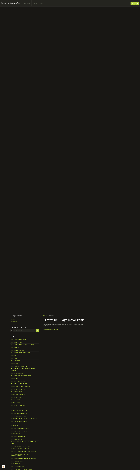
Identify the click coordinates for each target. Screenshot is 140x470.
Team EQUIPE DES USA (17, 392)
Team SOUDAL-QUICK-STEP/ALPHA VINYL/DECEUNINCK (20, 454)
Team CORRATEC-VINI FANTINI (19, 366)
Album (41, 3)
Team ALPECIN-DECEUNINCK (18, 339)
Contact (13, 319)
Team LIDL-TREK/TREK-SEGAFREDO (20, 428)
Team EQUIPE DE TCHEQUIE (18, 394)
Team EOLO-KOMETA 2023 (18, 381)
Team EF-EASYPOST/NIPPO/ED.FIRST (21, 376)
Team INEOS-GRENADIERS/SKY (19, 413)
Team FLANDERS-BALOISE (18, 405)
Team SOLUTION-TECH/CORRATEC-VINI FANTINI (23, 451)
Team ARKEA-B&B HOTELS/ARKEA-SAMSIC (22, 345)
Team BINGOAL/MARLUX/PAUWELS (20, 353)
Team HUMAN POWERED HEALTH (19, 410)
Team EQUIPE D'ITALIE (17, 397)
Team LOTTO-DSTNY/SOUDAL (19, 431)
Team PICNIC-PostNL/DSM (18, 436)
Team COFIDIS (15, 363)
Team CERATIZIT (15, 361)
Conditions (14, 321)
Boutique (35, 3)
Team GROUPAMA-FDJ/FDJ (18, 408)
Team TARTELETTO (16, 463)
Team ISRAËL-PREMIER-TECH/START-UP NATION (24, 418)
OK (37, 330)
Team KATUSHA (15, 425)
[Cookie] (3, 466)
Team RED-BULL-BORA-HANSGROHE (20, 446)
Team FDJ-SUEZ (15, 402)
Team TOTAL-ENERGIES (17, 466)
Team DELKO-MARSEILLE (17, 373)
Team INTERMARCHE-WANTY (19, 416)
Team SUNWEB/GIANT (17, 461)
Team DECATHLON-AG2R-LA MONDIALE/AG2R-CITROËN (23, 369)
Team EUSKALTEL (15, 400)
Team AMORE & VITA (16, 342)
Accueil (45, 315)
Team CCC (14, 358)
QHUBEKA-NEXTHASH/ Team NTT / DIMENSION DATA (23, 442)
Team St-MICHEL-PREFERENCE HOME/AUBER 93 (23, 458)
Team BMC (14, 355)
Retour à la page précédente (50, 329)
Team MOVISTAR (15, 433)
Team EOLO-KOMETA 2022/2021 (19, 384)
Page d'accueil (26, 3)
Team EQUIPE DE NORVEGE (18, 389)
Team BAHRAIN (15, 347)
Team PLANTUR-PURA (17, 439)
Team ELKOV (14, 378)
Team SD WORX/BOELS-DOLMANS (20, 448)
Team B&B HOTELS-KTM (17, 350)
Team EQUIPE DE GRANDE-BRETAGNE (21, 386)
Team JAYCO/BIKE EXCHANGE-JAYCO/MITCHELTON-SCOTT (19, 422)
